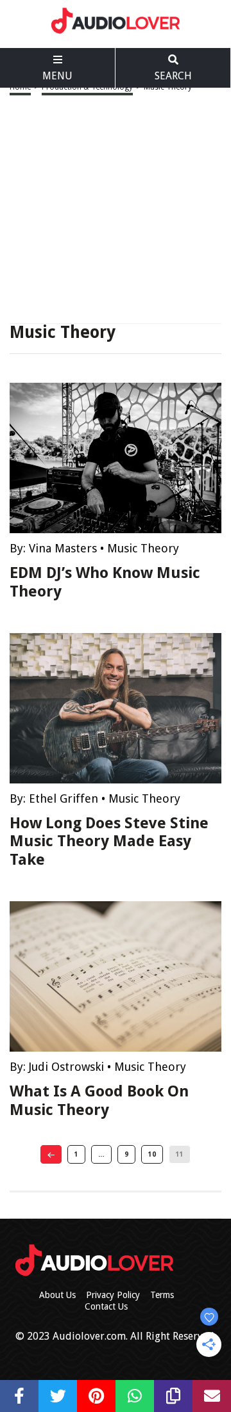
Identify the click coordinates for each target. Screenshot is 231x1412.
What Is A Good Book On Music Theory (99, 1100)
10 (152, 1154)
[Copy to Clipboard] (173, 1396)
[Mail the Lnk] (212, 1396)
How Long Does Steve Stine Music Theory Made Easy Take (109, 841)
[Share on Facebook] (19, 1396)
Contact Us (106, 1306)
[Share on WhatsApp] (135, 1396)
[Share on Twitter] (57, 1396)
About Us (57, 1295)
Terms (162, 1295)
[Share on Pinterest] (96, 1396)
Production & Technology (87, 87)
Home (20, 87)
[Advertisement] (115, 209)
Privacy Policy (113, 1295)
